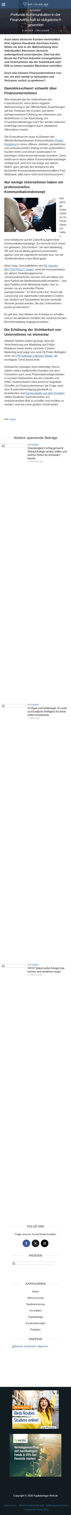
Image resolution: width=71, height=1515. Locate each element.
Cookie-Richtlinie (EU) (36, 1509)
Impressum (10, 1505)
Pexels (13, 419)
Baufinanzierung (36, 1304)
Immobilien (35, 1310)
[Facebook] (26, 1243)
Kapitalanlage (35, 1316)
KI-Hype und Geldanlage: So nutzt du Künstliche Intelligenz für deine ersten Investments (47, 711)
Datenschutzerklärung (31, 1505)
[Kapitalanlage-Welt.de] (35, 4)
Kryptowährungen (35, 1323)
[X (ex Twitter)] (35, 1243)
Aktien (35, 1291)
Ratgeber (35, 10)
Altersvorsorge (35, 1297)
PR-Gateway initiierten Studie (34, 355)
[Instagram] (44, 1243)
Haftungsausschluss (57, 1505)
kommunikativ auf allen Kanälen (45, 393)
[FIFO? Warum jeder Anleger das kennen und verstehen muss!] (14, 1092)
